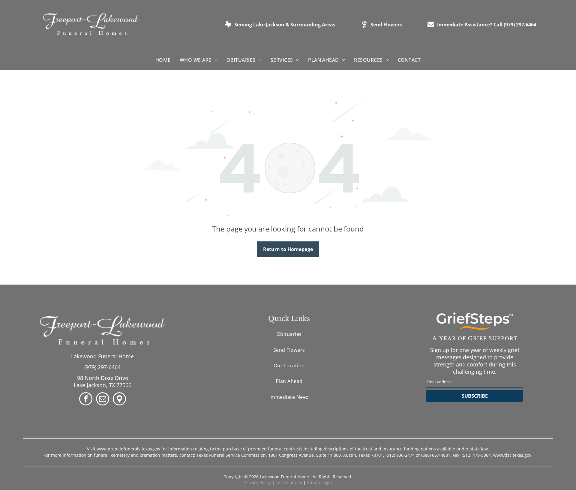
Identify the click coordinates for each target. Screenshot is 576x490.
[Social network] (119, 399)
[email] (102, 399)
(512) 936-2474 (400, 455)
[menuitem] (163, 59)
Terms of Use (289, 482)
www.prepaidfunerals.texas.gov (128, 449)
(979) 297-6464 (102, 367)
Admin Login (319, 482)
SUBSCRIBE (475, 396)
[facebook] (85, 399)
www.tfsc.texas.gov (512, 455)
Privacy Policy (257, 482)
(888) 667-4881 (435, 455)
